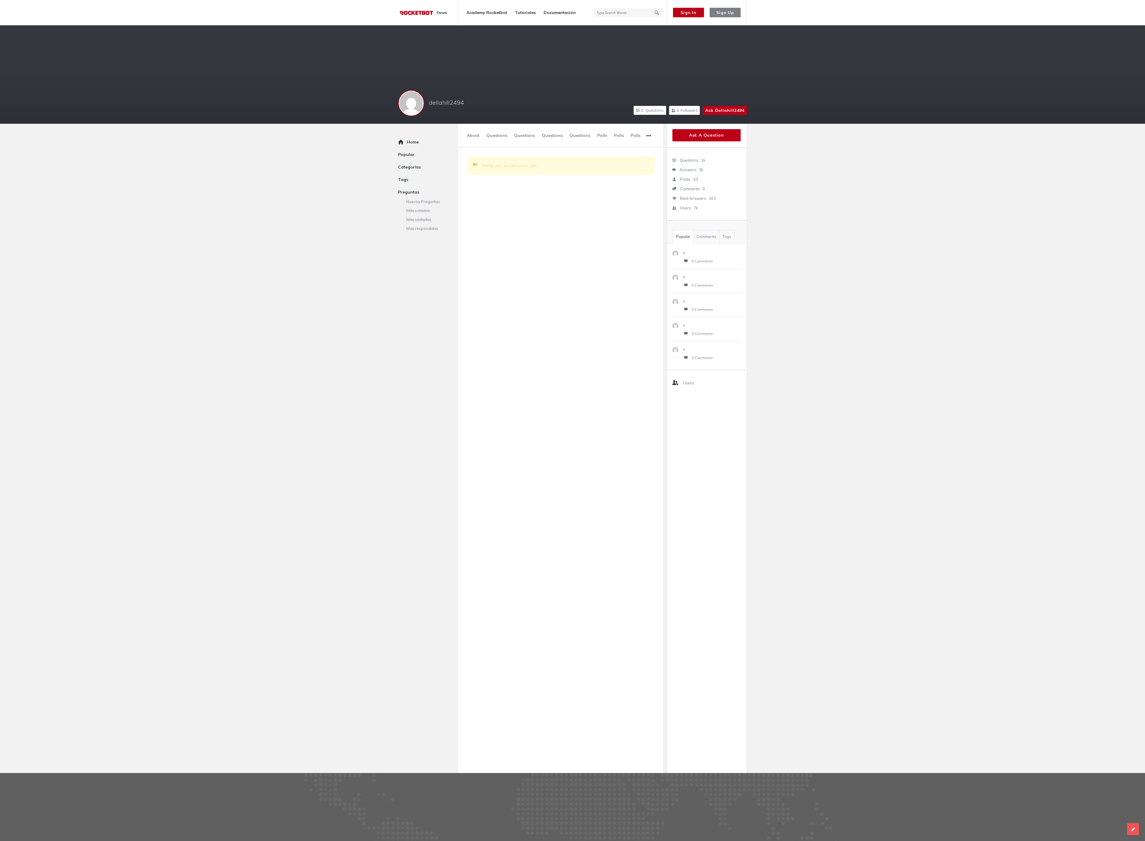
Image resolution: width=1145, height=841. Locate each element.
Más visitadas (418, 219)
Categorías (409, 167)
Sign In (688, 12)
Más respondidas (422, 228)
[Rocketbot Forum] (428, 12)
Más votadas (418, 210)
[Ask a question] (1133, 829)
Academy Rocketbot (486, 12)
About (473, 135)
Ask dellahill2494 (725, 110)
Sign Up (725, 12)
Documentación (560, 12)
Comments (706, 236)
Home (413, 142)
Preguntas (408, 192)
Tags (726, 236)
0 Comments (702, 261)
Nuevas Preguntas (423, 201)
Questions (652, 110)
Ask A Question (706, 135)
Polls (602, 135)
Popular (683, 236)
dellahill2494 (446, 102)
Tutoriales (525, 12)
